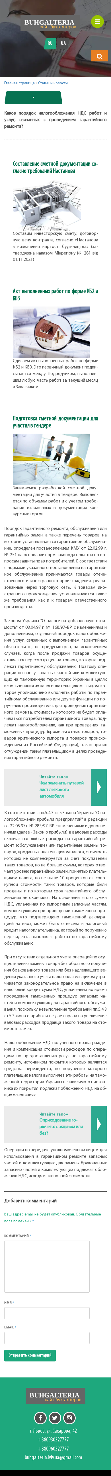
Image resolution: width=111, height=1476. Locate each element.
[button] (99, 56)
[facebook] (40, 1418)
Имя (9, 1302)
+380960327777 (53, 1449)
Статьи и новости (53, 83)
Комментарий (18, 1235)
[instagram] (69, 1418)
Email (10, 1327)
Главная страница (19, 83)
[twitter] (55, 1418)
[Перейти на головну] (50, 23)
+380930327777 (53, 1440)
